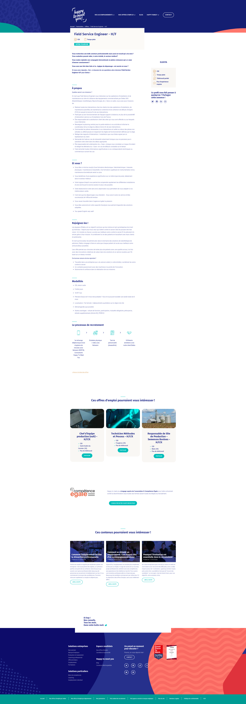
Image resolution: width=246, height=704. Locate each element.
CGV (204, 698)
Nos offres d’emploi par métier (57, 698)
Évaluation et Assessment (76, 655)
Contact (168, 15)
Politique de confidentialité (191, 698)
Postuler (87, 455)
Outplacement (72, 662)
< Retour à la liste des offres (80, 372)
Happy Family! (152, 15)
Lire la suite (76, 582)
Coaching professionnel (75, 657)
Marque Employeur (73, 652)
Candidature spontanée (103, 652)
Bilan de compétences (74, 675)
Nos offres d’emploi (125, 15)
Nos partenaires (100, 698)
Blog (141, 15)
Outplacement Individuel (75, 680)
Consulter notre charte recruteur (123, 503)
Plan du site (161, 698)
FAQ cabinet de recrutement (117, 698)
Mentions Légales (174, 698)
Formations (71, 665)
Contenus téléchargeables (104, 665)
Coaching (71, 677)
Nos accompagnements (104, 15)
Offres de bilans (72, 660)
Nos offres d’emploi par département (81, 698)
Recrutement (72, 650)
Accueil (42, 698)
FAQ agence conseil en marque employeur (141, 698)
